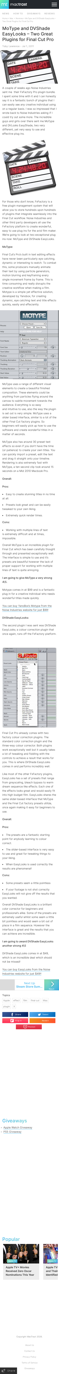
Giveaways (29, 1368)
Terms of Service (30, 1362)
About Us (29, 1345)
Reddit (45, 1021)
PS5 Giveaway (12, 1131)
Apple (6, 1000)
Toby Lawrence (11, 46)
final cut (35, 1000)
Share (18, 1014)
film (25, 1000)
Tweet (45, 1014)
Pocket (31, 1027)
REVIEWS (49, 13)
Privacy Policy (29, 1357)
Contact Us (29, 1351)
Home (5, 18)
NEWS (5, 13)
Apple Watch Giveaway (17, 1127)
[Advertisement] (29, 1184)
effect (16, 1000)
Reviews (19, 18)
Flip (17, 1019)
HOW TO (18, 13)
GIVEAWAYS (33, 13)
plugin (6, 1006)
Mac (11, 18)
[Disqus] (29, 1073)
